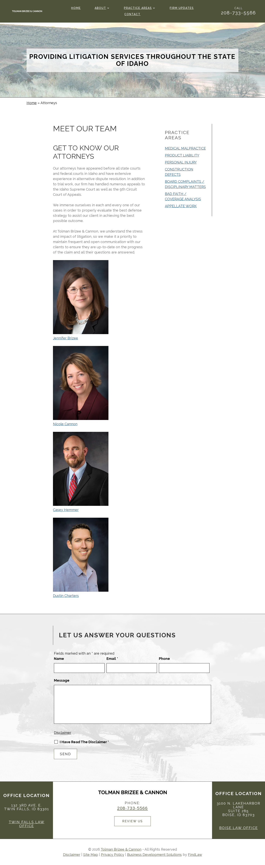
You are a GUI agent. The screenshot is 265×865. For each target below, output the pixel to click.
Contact (132, 14)
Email (112, 659)
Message (61, 680)
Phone (164, 659)
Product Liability (182, 155)
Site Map (90, 855)
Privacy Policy (112, 855)
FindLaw (195, 855)
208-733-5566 (238, 13)
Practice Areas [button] (138, 8)
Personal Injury (181, 162)
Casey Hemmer (66, 510)
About (100, 8)
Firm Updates (182, 8)
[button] (261, 837)
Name (59, 659)
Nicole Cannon (65, 424)
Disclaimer (62, 733)
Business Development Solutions (154, 855)
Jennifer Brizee (65, 338)
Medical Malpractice (185, 148)
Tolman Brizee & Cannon (121, 849)
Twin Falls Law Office (26, 824)
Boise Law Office (238, 828)
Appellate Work (181, 206)
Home (76, 8)
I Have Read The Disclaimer (84, 742)
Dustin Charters (66, 596)
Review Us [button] (132, 821)
